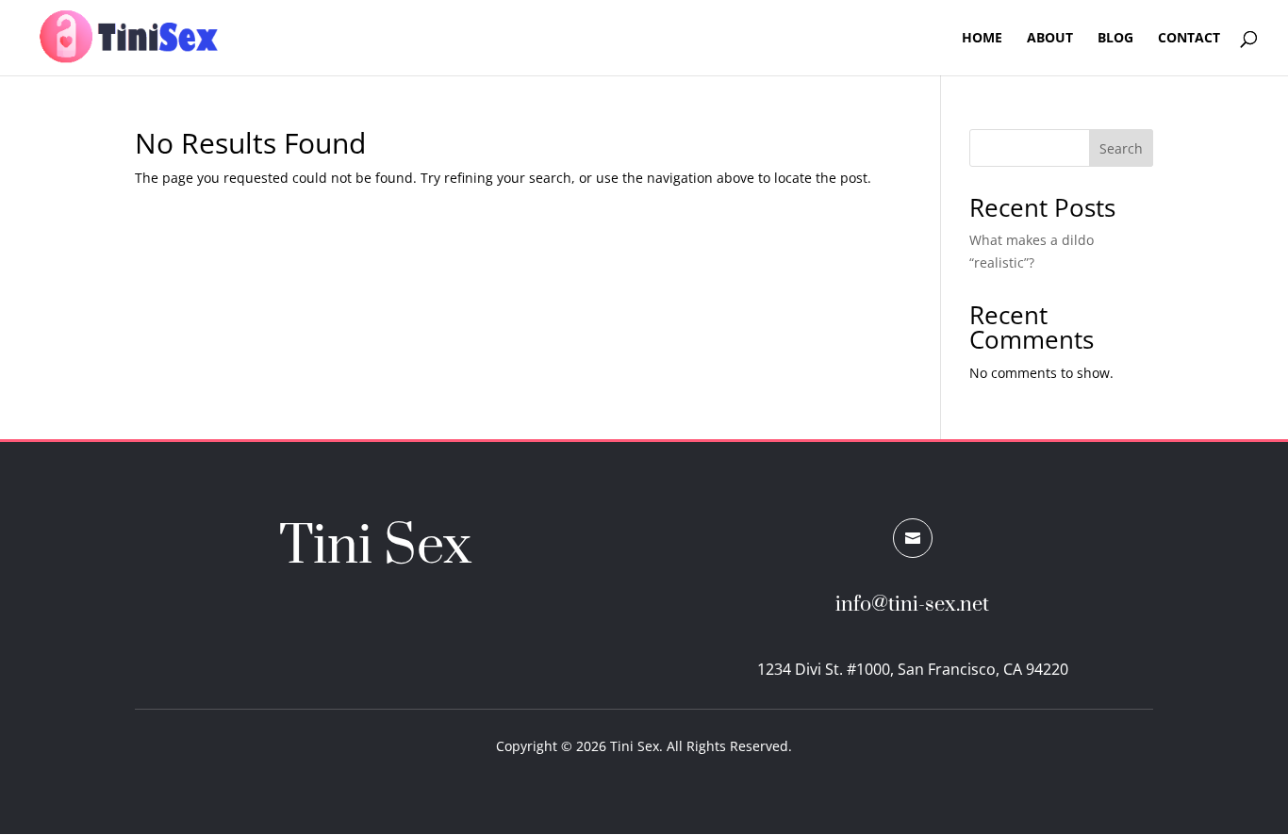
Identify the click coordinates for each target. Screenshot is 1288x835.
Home (982, 38)
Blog (1115, 38)
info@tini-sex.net (912, 604)
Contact (1189, 38)
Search (1121, 148)
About (1050, 38)
